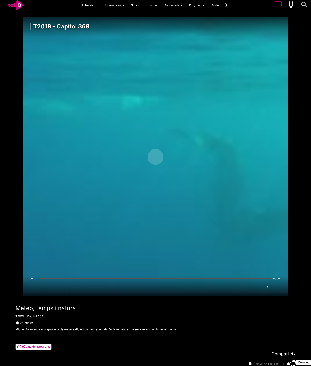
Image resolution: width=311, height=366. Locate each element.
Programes (196, 5)
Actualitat (88, 5)
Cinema (152, 5)
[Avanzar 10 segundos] (174, 157)
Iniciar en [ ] (269, 364)
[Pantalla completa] (277, 287)
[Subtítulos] (245, 287)
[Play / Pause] (155, 157)
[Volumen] (33, 287)
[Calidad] (256, 287)
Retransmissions (113, 5)
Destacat (217, 5)
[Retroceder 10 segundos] (136, 157)
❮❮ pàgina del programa (34, 346)
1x (266, 287)
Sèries (135, 5)
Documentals (173, 5)
